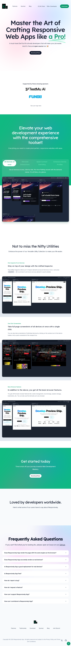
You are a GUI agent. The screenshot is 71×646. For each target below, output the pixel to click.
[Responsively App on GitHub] (66, 640)
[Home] (5, 6)
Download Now (35, 53)
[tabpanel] (35, 195)
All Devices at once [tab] (9, 163)
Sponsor (23, 6)
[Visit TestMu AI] (35, 89)
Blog (30, 6)
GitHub (62, 545)
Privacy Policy (50, 639)
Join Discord (56, 628)
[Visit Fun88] (35, 96)
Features (14, 6)
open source (38, 46)
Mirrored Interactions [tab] (25, 163)
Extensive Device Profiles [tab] (60, 163)
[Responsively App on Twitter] (62, 640)
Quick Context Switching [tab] (42, 163)
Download (32, 628)
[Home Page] (35, 622)
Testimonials (22, 628)
